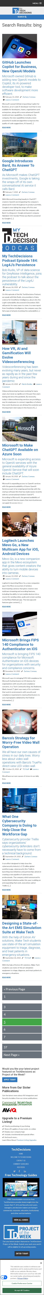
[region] (22, 1277)
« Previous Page (14, 989)
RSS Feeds (21, 1167)
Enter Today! (22, 1253)
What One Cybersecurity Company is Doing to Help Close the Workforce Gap (19, 825)
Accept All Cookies (22, 1290)
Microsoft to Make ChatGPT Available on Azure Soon (20, 449)
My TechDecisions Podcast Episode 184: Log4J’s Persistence (20, 260)
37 (5, 1047)
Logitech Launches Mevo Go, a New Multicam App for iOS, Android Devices (20, 547)
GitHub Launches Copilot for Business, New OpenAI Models (19, 66)
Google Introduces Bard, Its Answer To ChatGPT (18, 165)
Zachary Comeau (28, 97)
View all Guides (21, 1220)
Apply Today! (10, 1079)
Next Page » (12, 1055)
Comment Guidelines (21, 1164)
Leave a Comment (12, 100)
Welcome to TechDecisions (21, 1157)
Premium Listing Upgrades (26, 1140)
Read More (6, 128)
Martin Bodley (26, 384)
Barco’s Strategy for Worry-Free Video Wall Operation (20, 742)
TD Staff (25, 769)
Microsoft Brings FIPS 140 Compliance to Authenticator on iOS (20, 644)
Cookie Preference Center (22, 1283)
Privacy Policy (22, 1278)
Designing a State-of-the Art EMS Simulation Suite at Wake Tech (21, 927)
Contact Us (20, 1161)
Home (21, 1154)
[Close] (41, 1263)
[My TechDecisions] (22, 13)
